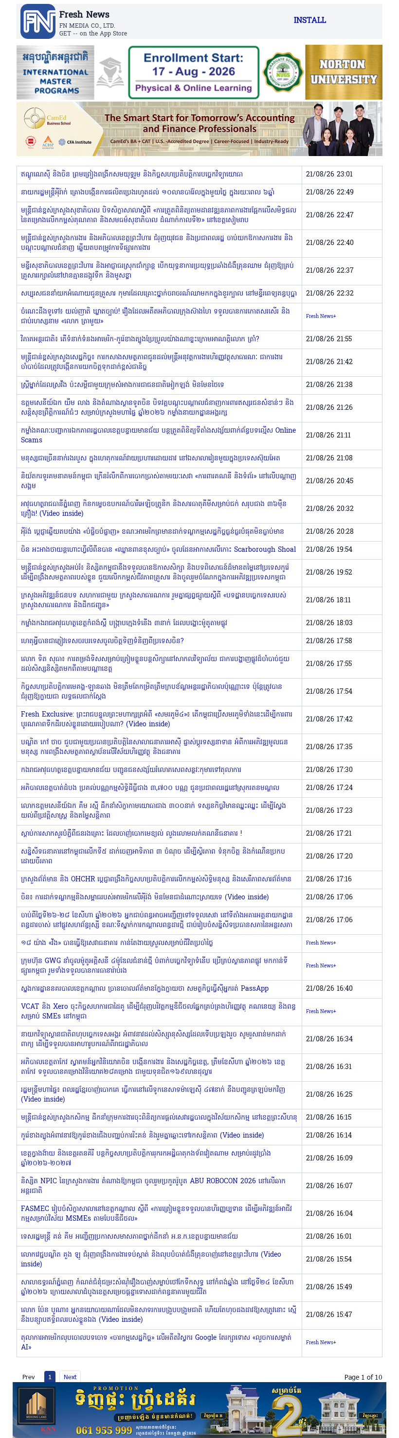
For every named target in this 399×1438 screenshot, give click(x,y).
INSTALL (310, 21)
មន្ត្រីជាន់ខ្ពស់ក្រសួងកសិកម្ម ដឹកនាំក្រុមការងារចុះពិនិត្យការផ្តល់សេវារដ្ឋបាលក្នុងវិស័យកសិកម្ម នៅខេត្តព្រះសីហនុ (159, 1118)
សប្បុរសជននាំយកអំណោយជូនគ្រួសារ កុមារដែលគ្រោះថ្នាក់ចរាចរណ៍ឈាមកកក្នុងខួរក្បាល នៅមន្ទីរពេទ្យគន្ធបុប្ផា (159, 294)
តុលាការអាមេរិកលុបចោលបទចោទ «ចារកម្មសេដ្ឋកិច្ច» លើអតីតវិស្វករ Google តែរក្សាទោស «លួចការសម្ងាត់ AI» (156, 1343)
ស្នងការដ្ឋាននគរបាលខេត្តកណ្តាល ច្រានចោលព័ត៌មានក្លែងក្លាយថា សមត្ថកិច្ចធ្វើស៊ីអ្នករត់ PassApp (145, 989)
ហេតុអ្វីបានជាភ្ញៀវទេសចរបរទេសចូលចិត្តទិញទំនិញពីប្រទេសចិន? (102, 641)
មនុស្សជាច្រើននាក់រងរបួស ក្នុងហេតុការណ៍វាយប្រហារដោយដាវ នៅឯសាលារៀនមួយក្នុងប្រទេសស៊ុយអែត (150, 459)
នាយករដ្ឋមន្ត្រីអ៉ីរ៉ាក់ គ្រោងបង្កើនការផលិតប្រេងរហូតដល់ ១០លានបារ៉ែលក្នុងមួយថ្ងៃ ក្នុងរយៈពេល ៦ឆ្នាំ (147, 193)
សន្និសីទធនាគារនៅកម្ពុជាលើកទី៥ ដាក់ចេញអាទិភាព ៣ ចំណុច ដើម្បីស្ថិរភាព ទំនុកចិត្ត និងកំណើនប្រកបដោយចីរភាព (153, 857)
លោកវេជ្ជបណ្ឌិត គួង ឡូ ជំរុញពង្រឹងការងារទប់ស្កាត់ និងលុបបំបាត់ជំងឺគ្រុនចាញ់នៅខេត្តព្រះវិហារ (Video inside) (151, 1260)
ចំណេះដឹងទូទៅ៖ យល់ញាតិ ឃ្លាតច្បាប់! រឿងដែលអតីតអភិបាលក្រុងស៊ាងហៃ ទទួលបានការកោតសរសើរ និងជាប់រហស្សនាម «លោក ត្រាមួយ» (155, 317)
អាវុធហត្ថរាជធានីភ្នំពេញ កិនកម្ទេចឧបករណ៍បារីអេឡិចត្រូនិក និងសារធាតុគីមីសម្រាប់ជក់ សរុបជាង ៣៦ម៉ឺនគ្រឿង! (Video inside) (154, 509)
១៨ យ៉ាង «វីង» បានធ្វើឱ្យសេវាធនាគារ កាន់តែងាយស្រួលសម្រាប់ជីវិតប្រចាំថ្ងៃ (117, 943)
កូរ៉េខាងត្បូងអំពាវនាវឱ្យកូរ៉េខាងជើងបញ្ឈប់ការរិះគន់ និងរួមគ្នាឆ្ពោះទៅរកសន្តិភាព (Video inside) (142, 1136)
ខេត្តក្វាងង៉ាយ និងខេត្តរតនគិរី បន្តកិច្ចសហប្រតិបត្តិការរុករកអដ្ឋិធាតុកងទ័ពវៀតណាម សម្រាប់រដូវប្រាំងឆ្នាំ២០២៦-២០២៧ (146, 1159)
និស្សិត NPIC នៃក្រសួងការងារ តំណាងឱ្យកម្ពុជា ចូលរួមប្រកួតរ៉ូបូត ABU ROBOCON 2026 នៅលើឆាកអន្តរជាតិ (153, 1186)
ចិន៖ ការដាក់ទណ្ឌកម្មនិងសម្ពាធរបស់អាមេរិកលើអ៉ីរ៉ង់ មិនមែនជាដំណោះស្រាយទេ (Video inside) (145, 898)
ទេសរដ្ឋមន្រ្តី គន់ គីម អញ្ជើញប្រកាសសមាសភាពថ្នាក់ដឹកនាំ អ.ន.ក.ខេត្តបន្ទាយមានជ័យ (129, 1237)
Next (70, 1377)
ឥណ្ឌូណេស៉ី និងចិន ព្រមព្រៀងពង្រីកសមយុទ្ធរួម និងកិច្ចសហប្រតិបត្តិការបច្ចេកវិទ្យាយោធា (132, 175)
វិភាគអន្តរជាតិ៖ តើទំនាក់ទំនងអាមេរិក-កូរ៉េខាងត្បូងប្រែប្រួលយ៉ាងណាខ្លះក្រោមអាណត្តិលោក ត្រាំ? (140, 339)
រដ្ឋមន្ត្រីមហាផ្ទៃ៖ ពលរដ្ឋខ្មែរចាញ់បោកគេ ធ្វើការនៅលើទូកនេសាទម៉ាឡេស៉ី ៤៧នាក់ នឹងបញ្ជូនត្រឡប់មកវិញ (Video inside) (153, 1095)
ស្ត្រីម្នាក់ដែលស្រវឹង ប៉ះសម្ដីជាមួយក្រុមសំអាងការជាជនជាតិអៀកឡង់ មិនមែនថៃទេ (122, 385)
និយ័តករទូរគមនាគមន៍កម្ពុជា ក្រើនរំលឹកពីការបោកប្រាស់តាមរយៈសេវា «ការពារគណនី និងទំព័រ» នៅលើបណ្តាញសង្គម (158, 481)
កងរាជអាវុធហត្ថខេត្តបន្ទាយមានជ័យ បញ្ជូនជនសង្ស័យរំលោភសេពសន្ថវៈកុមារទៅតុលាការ (131, 770)
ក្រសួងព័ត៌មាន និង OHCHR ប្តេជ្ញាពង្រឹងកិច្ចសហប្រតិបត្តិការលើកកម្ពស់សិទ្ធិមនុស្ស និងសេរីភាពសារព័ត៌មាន (156, 880)
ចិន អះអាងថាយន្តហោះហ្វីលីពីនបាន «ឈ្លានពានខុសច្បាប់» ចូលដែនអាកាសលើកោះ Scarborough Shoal (158, 550)
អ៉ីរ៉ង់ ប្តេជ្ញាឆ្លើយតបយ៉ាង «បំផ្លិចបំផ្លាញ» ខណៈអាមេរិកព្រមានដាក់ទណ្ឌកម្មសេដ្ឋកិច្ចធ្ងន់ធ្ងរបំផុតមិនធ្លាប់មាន (152, 532)
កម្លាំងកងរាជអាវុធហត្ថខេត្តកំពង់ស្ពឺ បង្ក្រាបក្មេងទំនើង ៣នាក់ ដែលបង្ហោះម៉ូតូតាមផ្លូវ (124, 623)
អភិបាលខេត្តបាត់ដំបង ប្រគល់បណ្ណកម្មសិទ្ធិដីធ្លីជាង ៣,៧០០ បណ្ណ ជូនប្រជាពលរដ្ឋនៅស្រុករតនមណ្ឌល (150, 788)
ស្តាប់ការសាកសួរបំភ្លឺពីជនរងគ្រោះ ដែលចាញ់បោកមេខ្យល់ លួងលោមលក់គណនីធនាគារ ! (131, 834)
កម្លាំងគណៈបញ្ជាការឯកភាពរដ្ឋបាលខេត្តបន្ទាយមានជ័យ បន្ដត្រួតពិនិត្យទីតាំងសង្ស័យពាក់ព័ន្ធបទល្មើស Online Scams (158, 436)
